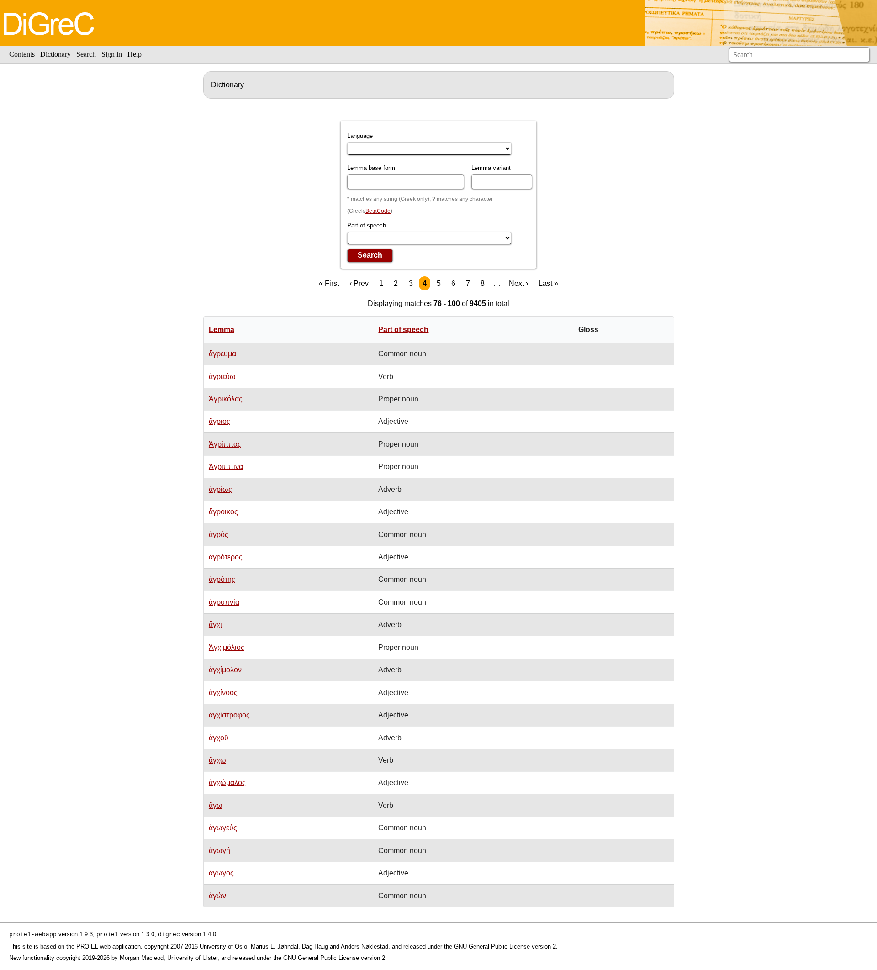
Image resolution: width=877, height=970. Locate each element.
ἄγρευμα (222, 354)
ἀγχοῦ (218, 738)
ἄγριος (219, 421)
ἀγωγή (219, 850)
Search (86, 54)
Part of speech (366, 225)
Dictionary (55, 54)
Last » (548, 283)
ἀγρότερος (226, 557)
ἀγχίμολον (225, 670)
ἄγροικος (223, 512)
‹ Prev (359, 283)
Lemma (221, 329)
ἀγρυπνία (224, 602)
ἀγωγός (221, 873)
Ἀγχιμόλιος (226, 647)
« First (329, 283)
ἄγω (215, 805)
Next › (518, 283)
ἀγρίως (220, 489)
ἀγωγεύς (223, 828)
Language (360, 135)
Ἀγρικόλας (226, 399)
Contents (22, 54)
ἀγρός (218, 534)
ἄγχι (215, 624)
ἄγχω (217, 760)
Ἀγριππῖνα (226, 466)
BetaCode (378, 211)
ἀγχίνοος (223, 692)
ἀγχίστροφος (229, 715)
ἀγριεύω (222, 376)
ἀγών (217, 896)
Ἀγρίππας (225, 444)
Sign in (111, 54)
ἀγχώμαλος (227, 782)
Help (134, 54)
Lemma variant (491, 167)
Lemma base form (371, 167)
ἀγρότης (222, 579)
